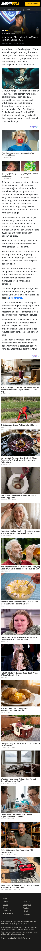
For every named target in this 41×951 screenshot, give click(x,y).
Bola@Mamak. (16, 297)
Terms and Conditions (7, 909)
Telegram (26, 914)
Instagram (27, 905)
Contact (5, 902)
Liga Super (26, 9)
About (5, 898)
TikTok (25, 911)
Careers (5, 905)
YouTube (26, 908)
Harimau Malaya (10, 9)
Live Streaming (32, 4)
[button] (20, 78)
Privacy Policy (8, 913)
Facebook (26, 902)
